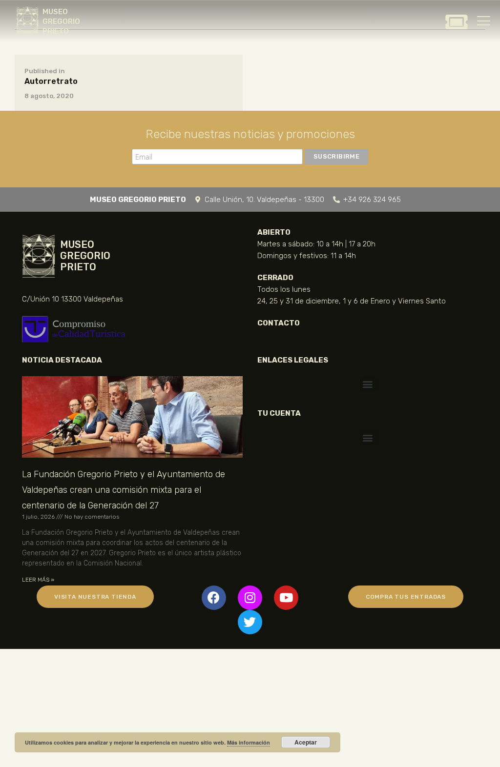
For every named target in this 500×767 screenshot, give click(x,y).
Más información (248, 742)
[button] (368, 384)
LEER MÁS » (38, 579)
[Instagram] (250, 597)
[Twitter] (250, 622)
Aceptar (305, 742)
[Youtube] (286, 597)
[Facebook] (214, 597)
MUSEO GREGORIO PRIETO (61, 21)
